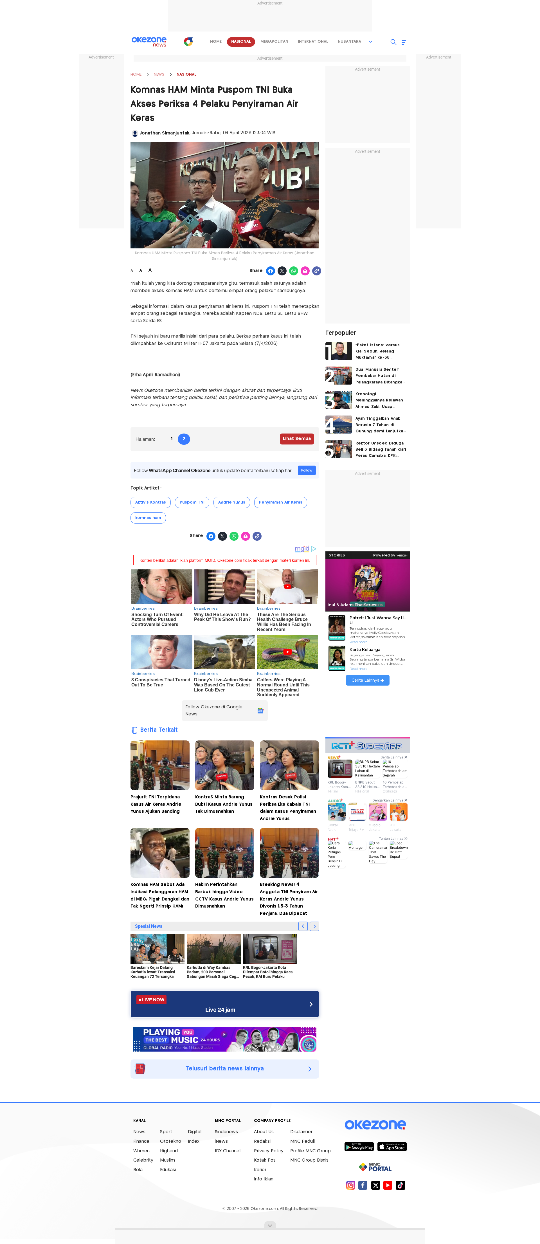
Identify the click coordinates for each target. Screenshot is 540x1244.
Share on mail (305, 271)
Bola (138, 1170)
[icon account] (135, 133)
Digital (194, 1132)
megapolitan (274, 42)
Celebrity (143, 1160)
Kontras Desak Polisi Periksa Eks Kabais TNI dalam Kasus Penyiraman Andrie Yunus (288, 808)
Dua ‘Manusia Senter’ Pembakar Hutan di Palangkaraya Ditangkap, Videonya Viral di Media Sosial (381, 376)
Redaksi (262, 1141)
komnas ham (148, 518)
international (313, 42)
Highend (169, 1151)
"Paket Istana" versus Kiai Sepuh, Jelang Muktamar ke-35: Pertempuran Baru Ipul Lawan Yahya (380, 352)
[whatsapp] (293, 271)
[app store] (392, 1146)
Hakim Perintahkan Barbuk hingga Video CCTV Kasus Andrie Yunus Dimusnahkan (224, 895)
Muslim (167, 1160)
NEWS (159, 75)
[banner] (224, 1038)
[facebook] (363, 1185)
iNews (221, 1141)
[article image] (338, 351)
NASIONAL (186, 75)
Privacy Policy (269, 1151)
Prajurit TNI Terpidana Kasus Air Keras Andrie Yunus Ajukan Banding (155, 804)
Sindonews (226, 1132)
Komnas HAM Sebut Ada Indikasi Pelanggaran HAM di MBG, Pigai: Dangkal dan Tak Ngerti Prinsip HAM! (159, 895)
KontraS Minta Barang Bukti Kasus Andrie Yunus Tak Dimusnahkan (224, 804)
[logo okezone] (375, 1125)
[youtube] (388, 1185)
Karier (260, 1170)
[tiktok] (400, 1185)
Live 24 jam (220, 1010)
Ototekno (170, 1141)
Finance (141, 1141)
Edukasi (168, 1170)
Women (141, 1151)
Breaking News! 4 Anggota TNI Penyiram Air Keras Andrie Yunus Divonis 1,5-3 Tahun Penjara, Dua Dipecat (289, 899)
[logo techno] (149, 42)
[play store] (359, 1146)
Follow (306, 470)
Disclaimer (301, 1132)
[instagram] (350, 1185)
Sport (166, 1132)
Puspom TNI (192, 502)
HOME (135, 75)
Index (193, 1141)
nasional (241, 42)
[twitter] (375, 1185)
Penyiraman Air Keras (280, 502)
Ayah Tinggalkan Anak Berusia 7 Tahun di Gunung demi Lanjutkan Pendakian (381, 425)
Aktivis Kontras (150, 502)
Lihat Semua (297, 439)
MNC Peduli (302, 1141)
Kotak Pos (265, 1160)
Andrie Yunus (231, 502)
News (139, 1132)
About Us (264, 1132)
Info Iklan (263, 1179)
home (216, 42)
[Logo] (188, 41)
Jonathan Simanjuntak (165, 133)
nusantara (349, 42)
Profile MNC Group (310, 1151)
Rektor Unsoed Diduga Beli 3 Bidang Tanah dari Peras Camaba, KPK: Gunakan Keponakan (381, 450)
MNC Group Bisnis (309, 1160)
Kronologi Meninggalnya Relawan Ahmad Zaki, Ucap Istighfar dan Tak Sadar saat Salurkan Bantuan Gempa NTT (380, 401)
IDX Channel (227, 1151)
